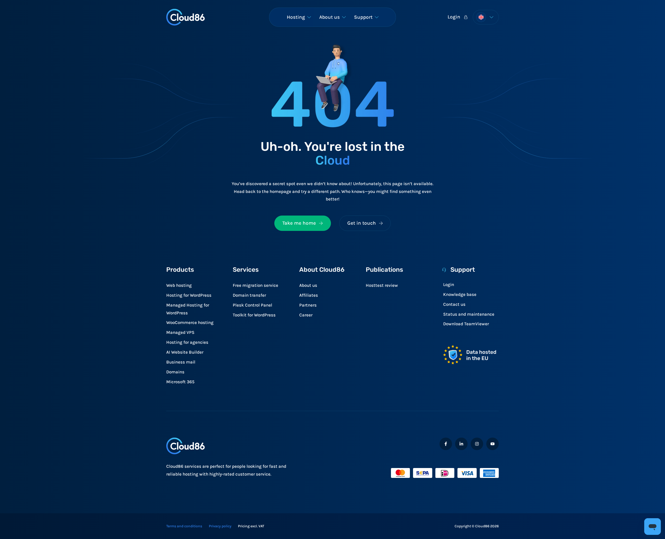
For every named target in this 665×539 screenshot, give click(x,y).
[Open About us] (344, 17)
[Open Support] (376, 17)
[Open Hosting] (309, 17)
